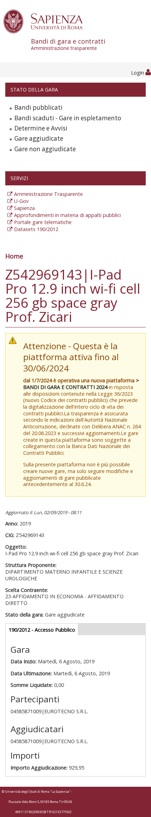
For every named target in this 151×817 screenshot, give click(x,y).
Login (138, 72)
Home (14, 256)
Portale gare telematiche (43, 222)
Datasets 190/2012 (36, 229)
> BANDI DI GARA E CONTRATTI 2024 (81, 383)
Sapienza (24, 208)
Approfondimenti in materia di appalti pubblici (67, 215)
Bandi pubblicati (38, 107)
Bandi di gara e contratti (68, 44)
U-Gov (21, 201)
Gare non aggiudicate (45, 149)
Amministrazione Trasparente (48, 194)
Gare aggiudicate (38, 138)
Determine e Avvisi (40, 128)
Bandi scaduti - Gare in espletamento (67, 118)
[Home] (47, 21)
